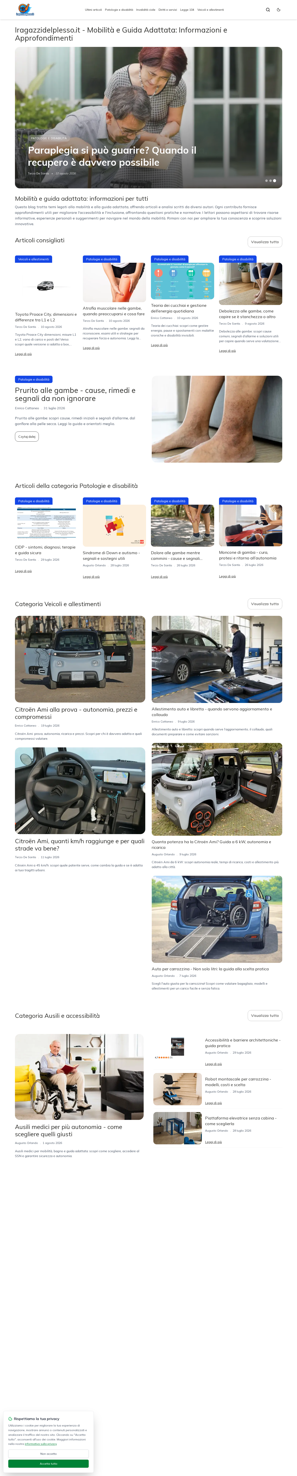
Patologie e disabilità (119, 10)
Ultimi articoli (93, 10)
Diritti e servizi (168, 10)
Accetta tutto (48, 1463)
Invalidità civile (145, 10)
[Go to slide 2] (270, 180)
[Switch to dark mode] (278, 9)
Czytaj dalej (26, 437)
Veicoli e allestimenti (210, 10)
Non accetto (48, 1454)
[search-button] (268, 9)
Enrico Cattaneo (161, 318)
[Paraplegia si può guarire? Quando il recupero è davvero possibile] (148, 117)
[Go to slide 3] (274, 180)
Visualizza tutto (265, 241)
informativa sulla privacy (41, 1444)
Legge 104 (187, 10)
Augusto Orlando (94, 565)
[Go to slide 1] (266, 180)
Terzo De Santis (38, 173)
